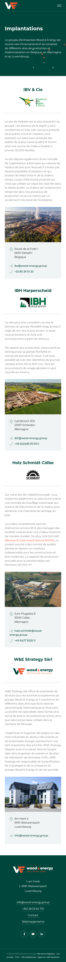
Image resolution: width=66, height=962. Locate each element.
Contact (33, 915)
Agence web (43, 957)
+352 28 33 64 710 (33, 908)
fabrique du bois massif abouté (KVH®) (29, 540)
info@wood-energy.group (31, 835)
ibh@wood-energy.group (30, 438)
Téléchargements (33, 921)
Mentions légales (45, 953)
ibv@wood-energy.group (30, 265)
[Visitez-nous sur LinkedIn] (41, 934)
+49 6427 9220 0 (25, 640)
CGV (17, 957)
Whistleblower (29, 957)
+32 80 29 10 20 (24, 271)
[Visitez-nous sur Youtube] (33, 934)
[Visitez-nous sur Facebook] (24, 934)
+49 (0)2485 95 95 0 (26, 443)
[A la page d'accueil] (33, 869)
